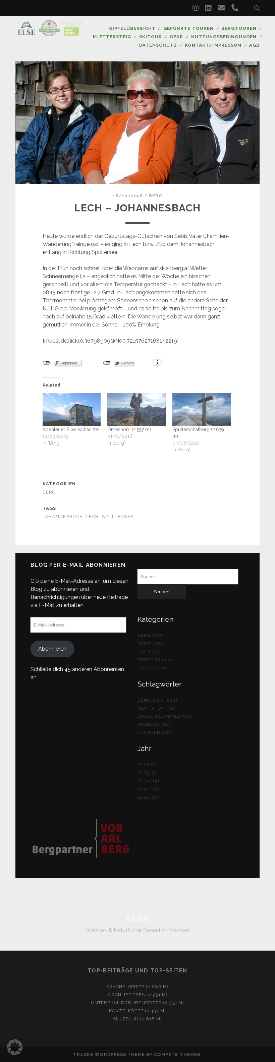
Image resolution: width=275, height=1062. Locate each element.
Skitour (150, 36)
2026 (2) (147, 764)
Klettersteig (112, 36)
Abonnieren (52, 649)
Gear (176, 36)
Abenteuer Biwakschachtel (71, 429)
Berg (155, 195)
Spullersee (117, 516)
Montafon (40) (157, 708)
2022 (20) (149, 797)
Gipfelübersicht (132, 28)
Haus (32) (149, 651)
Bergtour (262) (158, 700)
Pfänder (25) (154, 732)
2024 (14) (148, 780)
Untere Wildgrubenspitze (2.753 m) (137, 1002)
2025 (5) (147, 772)
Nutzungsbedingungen (224, 36)
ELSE (137, 918)
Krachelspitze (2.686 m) (137, 986)
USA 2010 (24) (154, 667)
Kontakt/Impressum (213, 45)
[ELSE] (50, 33)
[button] (15, 1047)
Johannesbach (63, 516)
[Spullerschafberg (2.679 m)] (201, 409)
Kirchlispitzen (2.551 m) (137, 994)
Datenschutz (158, 45)
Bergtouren (238, 28)
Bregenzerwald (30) (165, 716)
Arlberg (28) (154, 724)
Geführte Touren (188, 28)
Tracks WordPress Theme (109, 1054)
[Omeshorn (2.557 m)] (136, 409)
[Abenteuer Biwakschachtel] (72, 409)
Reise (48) (150, 643)
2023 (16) (148, 789)
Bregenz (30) (155, 659)
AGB (254, 45)
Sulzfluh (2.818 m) (137, 1018)
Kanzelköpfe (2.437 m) (137, 1010)
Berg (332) (150, 635)
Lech (92, 516)
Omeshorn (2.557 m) (129, 429)
